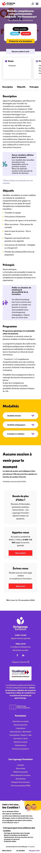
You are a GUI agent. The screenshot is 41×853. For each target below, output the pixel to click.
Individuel (15, 33)
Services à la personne (20, 749)
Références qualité (20, 772)
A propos (20, 765)
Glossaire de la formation (20, 782)
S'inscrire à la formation (20, 41)
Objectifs (21, 87)
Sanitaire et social (20, 742)
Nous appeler (20, 553)
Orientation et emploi (21, 721)
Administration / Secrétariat (20, 732)
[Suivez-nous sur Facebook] (17, 655)
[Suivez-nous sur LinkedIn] (23, 655)
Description (7, 87)
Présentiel (26, 33)
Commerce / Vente (20, 739)
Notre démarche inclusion (20, 775)
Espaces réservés (19, 662)
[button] (37, 3)
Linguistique (20, 728)
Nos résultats (21, 779)
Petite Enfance (20, 745)
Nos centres (20, 769)
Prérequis (34, 87)
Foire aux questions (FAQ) (20, 786)
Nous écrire (20, 586)
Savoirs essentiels (20, 29)
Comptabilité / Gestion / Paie (20, 735)
